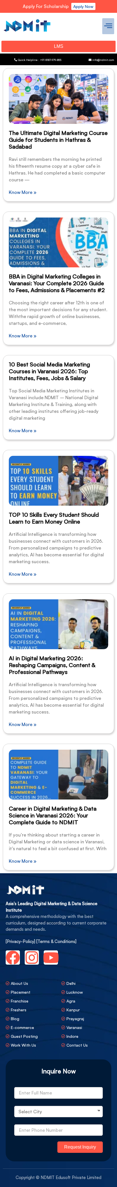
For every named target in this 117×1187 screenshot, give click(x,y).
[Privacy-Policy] (21, 941)
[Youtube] (51, 957)
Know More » (22, 192)
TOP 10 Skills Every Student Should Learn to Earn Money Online (54, 518)
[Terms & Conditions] (56, 941)
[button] (108, 26)
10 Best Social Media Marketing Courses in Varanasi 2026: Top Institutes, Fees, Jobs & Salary (49, 371)
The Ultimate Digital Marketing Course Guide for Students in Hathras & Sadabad (58, 139)
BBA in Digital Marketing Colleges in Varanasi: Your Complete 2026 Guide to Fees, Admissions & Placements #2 (57, 283)
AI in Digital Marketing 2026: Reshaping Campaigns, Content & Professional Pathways (52, 665)
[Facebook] (13, 957)
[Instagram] (32, 957)
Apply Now (83, 6)
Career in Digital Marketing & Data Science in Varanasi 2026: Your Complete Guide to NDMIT (53, 815)
